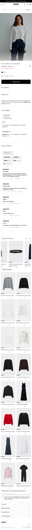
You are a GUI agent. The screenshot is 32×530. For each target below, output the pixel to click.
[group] (16, 255)
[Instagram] (22, 527)
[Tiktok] (25, 527)
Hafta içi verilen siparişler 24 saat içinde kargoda (16, 1)
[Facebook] (27, 527)
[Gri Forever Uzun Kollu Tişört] (4, 72)
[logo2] (3, 522)
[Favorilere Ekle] (30, 66)
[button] (26, 238)
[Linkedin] (30, 527)
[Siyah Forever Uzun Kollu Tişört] (2, 72)
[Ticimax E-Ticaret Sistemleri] (29, 525)
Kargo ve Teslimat (6, 145)
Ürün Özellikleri (5, 110)
